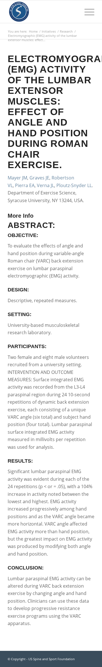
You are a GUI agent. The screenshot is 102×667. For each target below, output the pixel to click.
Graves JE (39, 178)
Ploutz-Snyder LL (74, 185)
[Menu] (86, 11)
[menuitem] (86, 11)
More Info (20, 216)
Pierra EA (25, 185)
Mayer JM (17, 178)
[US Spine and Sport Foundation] (42, 11)
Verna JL (45, 185)
